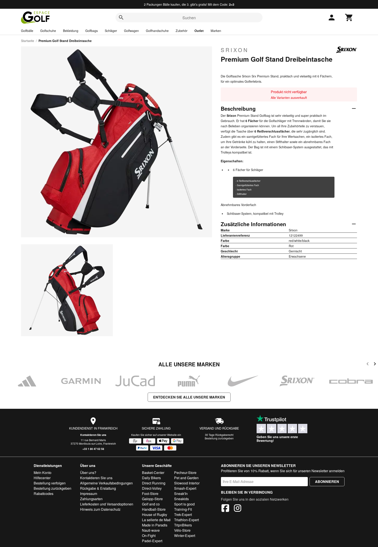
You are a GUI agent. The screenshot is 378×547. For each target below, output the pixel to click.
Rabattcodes (43, 493)
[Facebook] (225, 509)
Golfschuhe (48, 30)
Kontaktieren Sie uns (93, 435)
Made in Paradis (154, 525)
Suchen (189, 17)
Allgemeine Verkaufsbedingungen (106, 483)
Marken (216, 30)
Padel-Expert (152, 540)
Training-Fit (183, 509)
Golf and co (151, 504)
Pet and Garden (186, 477)
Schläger (111, 30)
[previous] (367, 364)
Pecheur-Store (185, 472)
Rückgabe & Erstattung (98, 488)
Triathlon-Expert (186, 519)
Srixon (234, 49)
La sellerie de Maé (156, 519)
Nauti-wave (151, 530)
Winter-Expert (184, 535)
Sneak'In (181, 493)
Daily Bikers (151, 477)
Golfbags (91, 30)
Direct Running (153, 483)
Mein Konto (42, 472)
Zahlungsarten (91, 498)
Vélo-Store (182, 530)
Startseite (27, 40)
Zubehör (181, 30)
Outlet (199, 30)
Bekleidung (70, 30)
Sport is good (184, 504)
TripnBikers (183, 525)
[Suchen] (121, 17)
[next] (375, 364)
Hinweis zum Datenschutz (100, 509)
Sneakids (181, 498)
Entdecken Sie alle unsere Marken (189, 397)
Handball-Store (154, 509)
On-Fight (149, 535)
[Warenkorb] (349, 17)
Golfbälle (27, 30)
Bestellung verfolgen (50, 483)
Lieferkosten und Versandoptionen (106, 504)
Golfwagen (131, 30)
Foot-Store (150, 493)
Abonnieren (327, 481)
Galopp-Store (152, 498)
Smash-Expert (185, 488)
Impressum (88, 493)
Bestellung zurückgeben (219, 438)
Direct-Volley (152, 488)
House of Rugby (154, 514)
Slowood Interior (187, 483)
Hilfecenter (42, 477)
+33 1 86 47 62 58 (93, 449)
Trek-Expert (183, 514)
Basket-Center (153, 472)
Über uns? (88, 472)
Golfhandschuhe (157, 30)
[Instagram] (237, 509)
